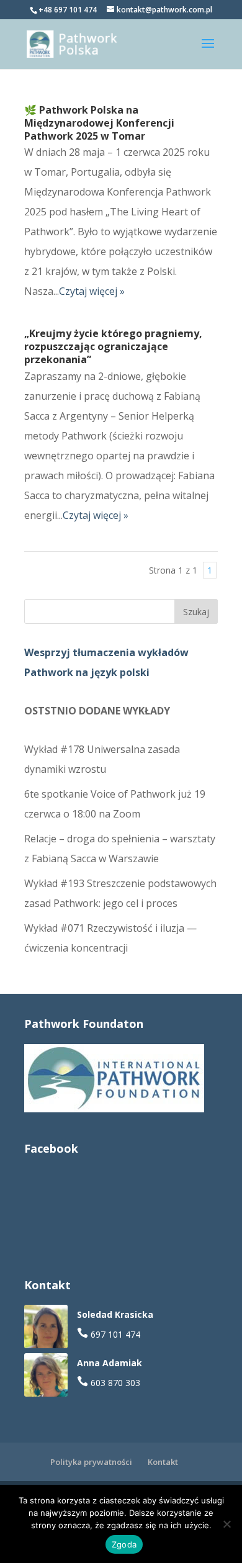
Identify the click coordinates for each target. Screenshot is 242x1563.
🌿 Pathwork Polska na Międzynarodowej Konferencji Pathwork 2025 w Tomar (99, 123)
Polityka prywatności (91, 1461)
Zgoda (124, 1544)
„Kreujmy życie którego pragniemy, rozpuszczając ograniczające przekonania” (113, 346)
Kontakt (163, 1461)
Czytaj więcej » (92, 291)
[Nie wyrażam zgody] (226, 1524)
